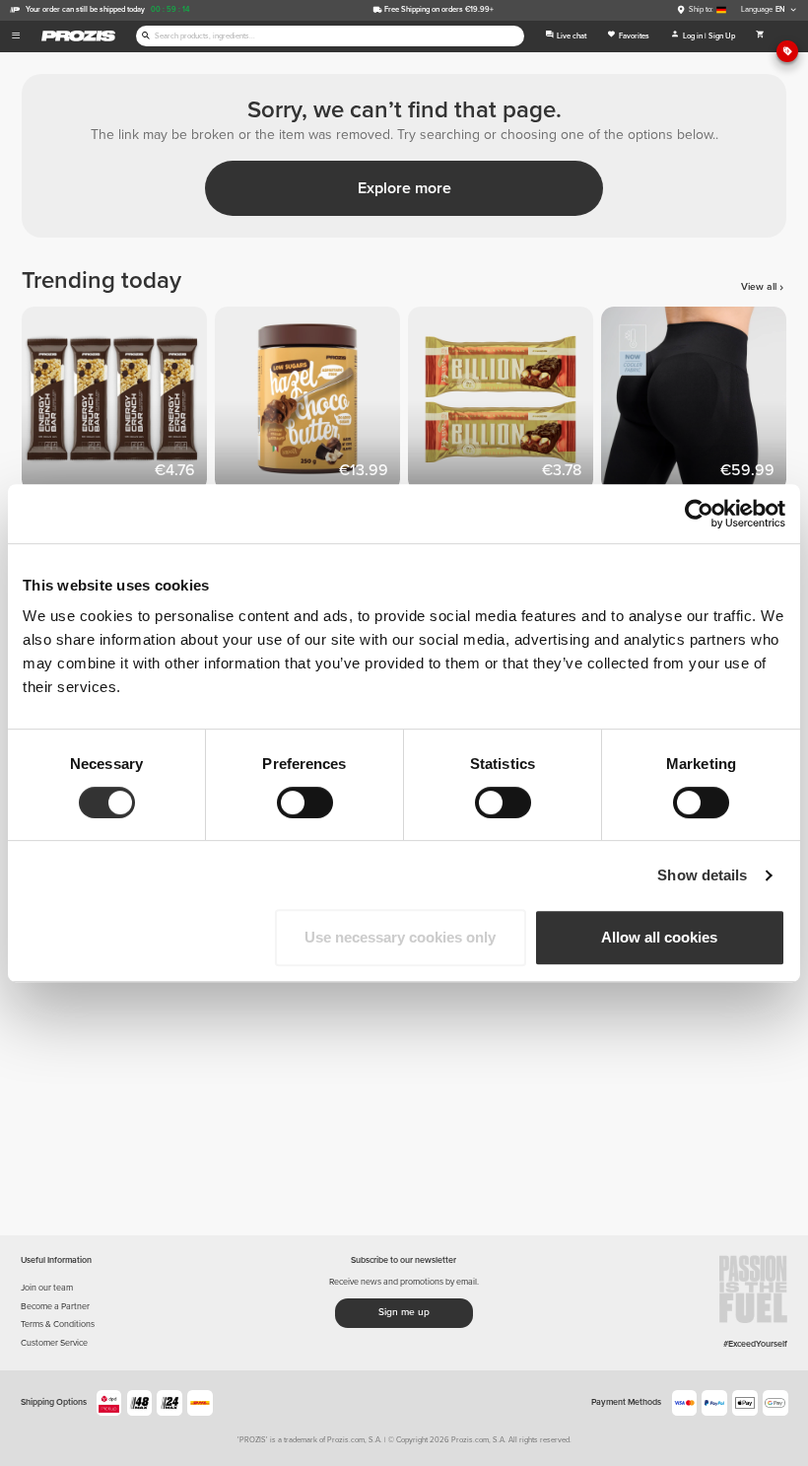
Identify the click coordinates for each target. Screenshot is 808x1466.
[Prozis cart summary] (760, 36)
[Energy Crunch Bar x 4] (118, 403)
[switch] (305, 802)
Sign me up (404, 1312)
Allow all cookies (659, 937)
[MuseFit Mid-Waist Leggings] (697, 403)
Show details (702, 875)
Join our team (47, 1288)
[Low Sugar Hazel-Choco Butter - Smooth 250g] (311, 403)
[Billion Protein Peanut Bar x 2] (504, 403)
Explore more (404, 188)
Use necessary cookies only (400, 937)
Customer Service (54, 1343)
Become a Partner (55, 1306)
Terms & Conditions (58, 1324)
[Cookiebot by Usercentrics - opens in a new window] (699, 513)
